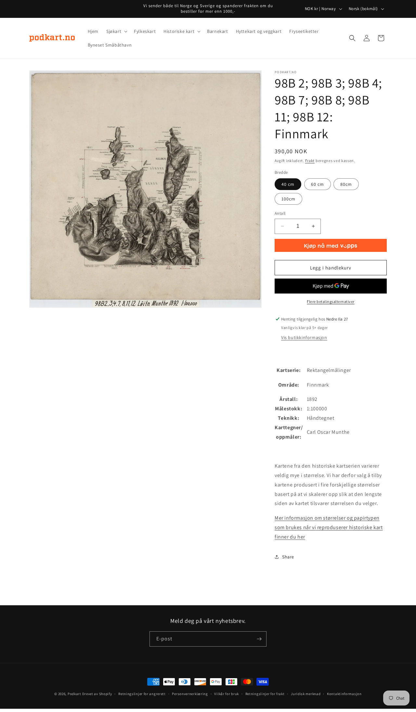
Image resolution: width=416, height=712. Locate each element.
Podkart (74, 693)
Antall (280, 213)
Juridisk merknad (305, 693)
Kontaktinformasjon (344, 693)
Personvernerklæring (190, 693)
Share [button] (288, 557)
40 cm (287, 184)
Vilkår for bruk (226, 693)
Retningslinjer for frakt (265, 693)
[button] (116, 31)
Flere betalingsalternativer (331, 301)
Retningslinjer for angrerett (142, 693)
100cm (288, 199)
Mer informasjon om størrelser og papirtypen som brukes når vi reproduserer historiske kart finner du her (329, 527)
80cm (346, 184)
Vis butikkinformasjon (304, 337)
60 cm (317, 184)
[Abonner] (259, 639)
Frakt (310, 160)
